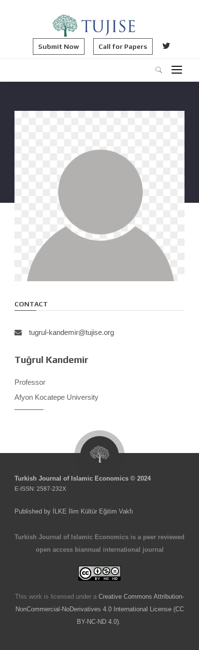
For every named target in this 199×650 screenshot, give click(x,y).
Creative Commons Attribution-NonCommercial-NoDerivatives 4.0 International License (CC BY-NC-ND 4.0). (100, 609)
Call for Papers (123, 46)
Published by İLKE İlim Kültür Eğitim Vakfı (73, 511)
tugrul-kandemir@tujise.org (71, 332)
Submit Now (58, 46)
